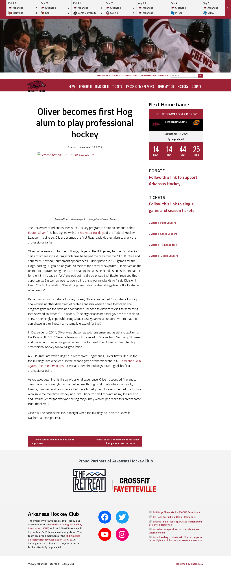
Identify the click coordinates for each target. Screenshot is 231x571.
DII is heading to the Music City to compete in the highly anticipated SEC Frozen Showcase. (176, 538)
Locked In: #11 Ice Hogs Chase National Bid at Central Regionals (175, 523)
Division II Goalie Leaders (163, 234)
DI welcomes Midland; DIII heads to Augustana (53, 441)
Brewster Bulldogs (92, 232)
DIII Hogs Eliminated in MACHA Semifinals (176, 512)
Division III (102, 86)
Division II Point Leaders (162, 223)
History (183, 86)
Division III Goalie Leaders (163, 256)
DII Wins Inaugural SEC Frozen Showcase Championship (174, 530)
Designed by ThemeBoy (189, 564)
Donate (196, 86)
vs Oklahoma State (176, 122)
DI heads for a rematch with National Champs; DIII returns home (117, 441)
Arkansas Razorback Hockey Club (114, 75)
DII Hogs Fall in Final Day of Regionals (174, 517)
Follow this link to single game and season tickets (171, 207)
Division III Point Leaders (163, 245)
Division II (85, 86)
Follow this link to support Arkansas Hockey (173, 180)
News (72, 86)
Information (166, 86)
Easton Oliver (37, 232)
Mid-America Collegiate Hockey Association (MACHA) (54, 537)
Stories (72, 147)
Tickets (117, 86)
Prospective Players (140, 86)
